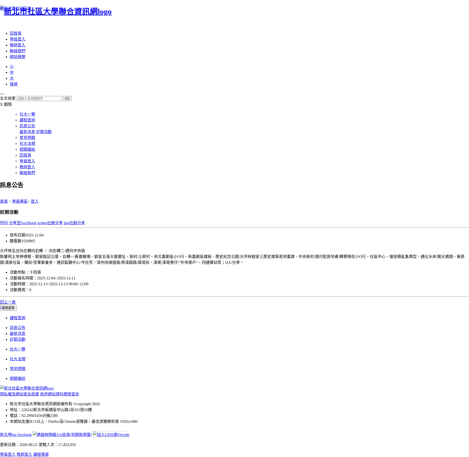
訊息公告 (27, 126)
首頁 (4, 201)
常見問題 (27, 138)
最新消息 (27, 132)
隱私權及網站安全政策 (19, 394)
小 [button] (12, 66)
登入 (35, 201)
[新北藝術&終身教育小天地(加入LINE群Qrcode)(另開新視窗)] (111, 435)
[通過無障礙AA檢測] (62, 435)
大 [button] (12, 78)
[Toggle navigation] (2, 94)
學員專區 (20, 201)
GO (67, 98)
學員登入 (17, 39)
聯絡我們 (17, 51)
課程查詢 (27, 120)
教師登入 (17, 45)
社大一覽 (27, 114)
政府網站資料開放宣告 (59, 394)
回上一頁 (8, 302)
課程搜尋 (41, 454)
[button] (14, 84)
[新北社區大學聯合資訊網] (27, 388)
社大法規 (27, 143)
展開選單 (8, 308)
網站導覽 (17, 57)
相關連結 (27, 149)
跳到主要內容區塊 (15, 8)
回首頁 (15, 33)
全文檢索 (8, 98)
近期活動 (44, 132)
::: (1, 24)
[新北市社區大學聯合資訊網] (234, 10)
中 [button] (12, 72)
